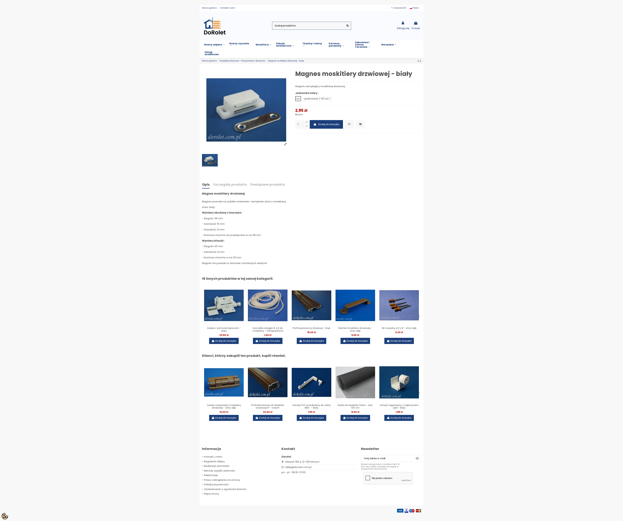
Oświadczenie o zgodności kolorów (225, 489)
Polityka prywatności (216, 484)
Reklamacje (211, 475)
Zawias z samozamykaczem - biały (224, 329)
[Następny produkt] (420, 60)
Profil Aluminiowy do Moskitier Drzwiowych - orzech (267, 407)
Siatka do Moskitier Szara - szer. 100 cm (355, 407)
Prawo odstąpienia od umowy (222, 480)
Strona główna (209, 7)
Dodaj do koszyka (328, 124)
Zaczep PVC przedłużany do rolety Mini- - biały (311, 407)
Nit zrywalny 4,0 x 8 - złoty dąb (399, 328)
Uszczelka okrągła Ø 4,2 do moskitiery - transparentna (267, 329)
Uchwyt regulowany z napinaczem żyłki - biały (399, 407)
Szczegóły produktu (230, 185)
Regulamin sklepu (214, 461)
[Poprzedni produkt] (418, 60)
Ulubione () (400, 7)
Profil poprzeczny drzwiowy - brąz (311, 328)
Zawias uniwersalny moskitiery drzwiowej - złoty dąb (224, 407)
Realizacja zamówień (216, 466)
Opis (206, 185)
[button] (214, 44)
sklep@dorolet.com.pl (298, 467)
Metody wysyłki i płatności (219, 470)
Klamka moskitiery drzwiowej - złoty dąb (355, 329)
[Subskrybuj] (417, 458)
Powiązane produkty (267, 185)
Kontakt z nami (227, 7)
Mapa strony (211, 493)
